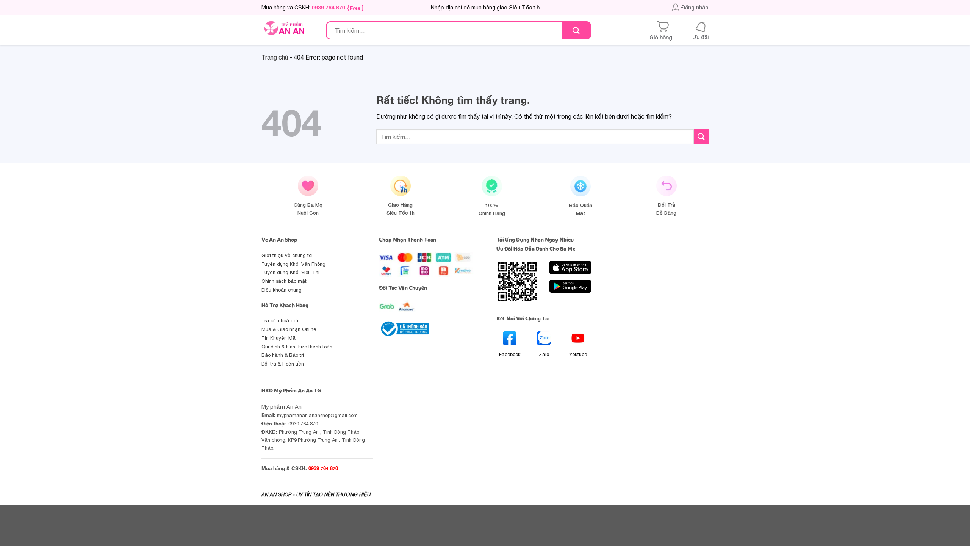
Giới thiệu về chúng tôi (287, 255)
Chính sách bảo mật (284, 281)
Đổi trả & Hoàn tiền (282, 364)
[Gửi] (576, 30)
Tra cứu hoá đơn (280, 320)
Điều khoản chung (281, 290)
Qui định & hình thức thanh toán (296, 347)
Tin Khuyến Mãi (279, 338)
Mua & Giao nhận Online (288, 329)
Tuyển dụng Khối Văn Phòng (293, 264)
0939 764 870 (328, 7)
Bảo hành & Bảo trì (282, 355)
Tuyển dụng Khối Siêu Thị (290, 272)
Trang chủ (274, 57)
